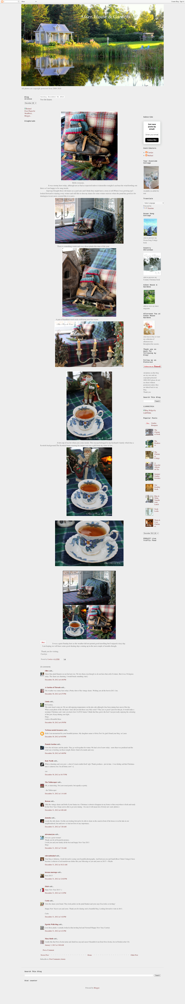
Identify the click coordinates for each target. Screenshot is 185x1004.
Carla (47, 900)
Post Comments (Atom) (57, 959)
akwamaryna (50, 834)
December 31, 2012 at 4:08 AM (55, 810)
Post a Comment (48, 950)
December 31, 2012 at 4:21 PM (55, 931)
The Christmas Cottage (157, 455)
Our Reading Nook (157, 487)
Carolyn (150, 152)
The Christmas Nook (157, 432)
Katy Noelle (49, 761)
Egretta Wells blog (51, 924)
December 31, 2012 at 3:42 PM (55, 917)
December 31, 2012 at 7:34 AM (55, 848)
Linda (47, 701)
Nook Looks (156, 510)
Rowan (47, 801)
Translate (151, 208)
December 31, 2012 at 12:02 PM (56, 879)
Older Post (134, 955)
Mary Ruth (49, 938)
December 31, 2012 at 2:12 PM (55, 893)
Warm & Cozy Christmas (157, 523)
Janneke (48, 817)
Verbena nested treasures (54, 730)
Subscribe (152, 140)
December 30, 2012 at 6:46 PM (55, 679)
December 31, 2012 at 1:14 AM (55, 793)
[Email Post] (64, 659)
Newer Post (45, 955)
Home (90, 955)
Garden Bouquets (154, 424)
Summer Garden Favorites (157, 476)
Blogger (96, 988)
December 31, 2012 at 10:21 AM (56, 864)
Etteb (47, 886)
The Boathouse (157, 443)
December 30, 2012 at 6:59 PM (55, 722)
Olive (47, 670)
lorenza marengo (51, 872)
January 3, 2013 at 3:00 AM (54, 945)
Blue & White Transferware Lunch (157, 500)
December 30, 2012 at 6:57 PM (55, 694)
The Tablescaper (51, 782)
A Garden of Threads (53, 687)
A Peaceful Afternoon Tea (157, 466)
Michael (150, 155)
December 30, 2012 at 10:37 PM (56, 774)
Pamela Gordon (50, 744)
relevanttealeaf (50, 855)
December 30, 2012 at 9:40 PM (55, 753)
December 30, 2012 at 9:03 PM (55, 736)
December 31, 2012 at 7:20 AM (55, 826)
